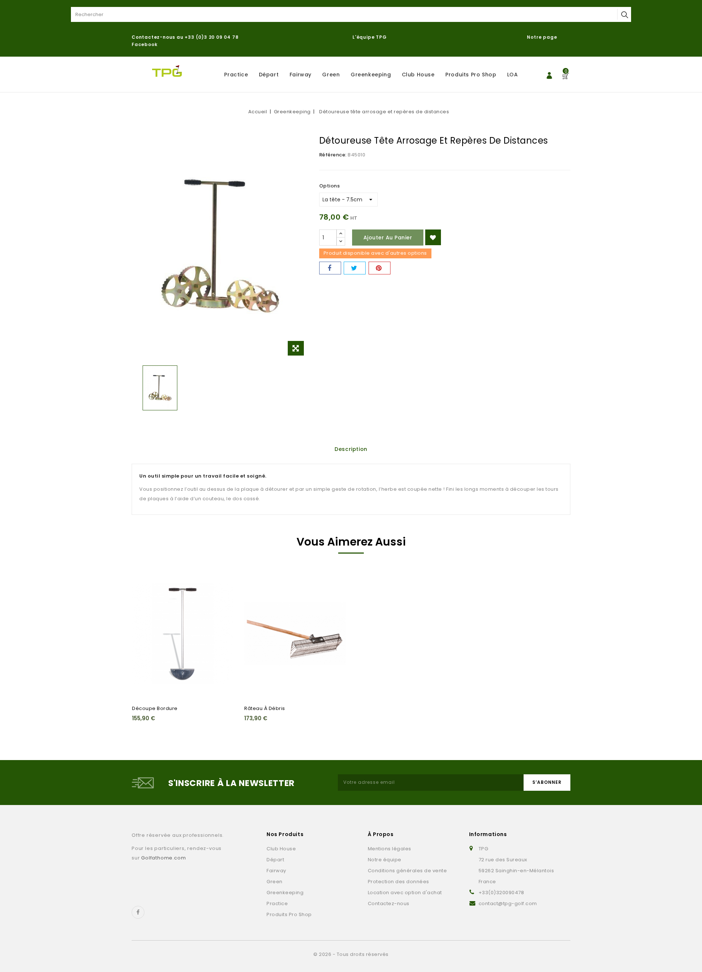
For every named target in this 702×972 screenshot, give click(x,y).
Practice (236, 74)
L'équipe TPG (369, 37)
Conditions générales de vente (407, 870)
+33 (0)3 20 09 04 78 (211, 37)
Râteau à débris (264, 708)
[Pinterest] (379, 268)
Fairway (301, 74)
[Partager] (330, 268)
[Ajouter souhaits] (433, 237)
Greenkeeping (371, 74)
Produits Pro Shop (470, 74)
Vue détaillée (142, 606)
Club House (418, 74)
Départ (269, 74)
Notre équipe (384, 859)
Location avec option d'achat (405, 892)
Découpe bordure (155, 708)
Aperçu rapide (142, 592)
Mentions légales (389, 848)
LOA (512, 74)
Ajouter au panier (387, 237)
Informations (488, 834)
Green (331, 74)
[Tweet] (354, 268)
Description (351, 449)
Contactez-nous (389, 903)
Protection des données (398, 881)
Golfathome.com (163, 857)
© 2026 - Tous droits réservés (351, 954)
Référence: (333, 154)
